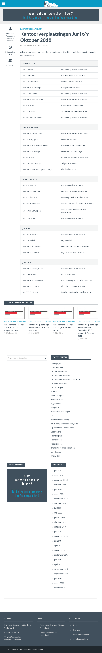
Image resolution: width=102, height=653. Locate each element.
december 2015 (61, 587)
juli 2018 (57, 541)
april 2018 (58, 545)
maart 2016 (59, 583)
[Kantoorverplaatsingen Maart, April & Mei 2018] (63, 312)
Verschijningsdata (80, 639)
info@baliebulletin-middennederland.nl (13, 638)
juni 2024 (58, 489)
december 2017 (61, 550)
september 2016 (61, 573)
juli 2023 (57, 508)
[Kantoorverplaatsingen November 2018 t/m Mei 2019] (39, 312)
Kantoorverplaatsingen (31, 29)
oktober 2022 (60, 522)
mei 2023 (58, 513)
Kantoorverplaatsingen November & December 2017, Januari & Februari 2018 (88, 330)
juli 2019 (57, 531)
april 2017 (58, 564)
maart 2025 (59, 475)
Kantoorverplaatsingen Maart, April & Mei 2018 (63, 327)
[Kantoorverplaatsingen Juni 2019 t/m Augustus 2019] (14, 312)
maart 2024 (59, 494)
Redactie (76, 625)
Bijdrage (76, 630)
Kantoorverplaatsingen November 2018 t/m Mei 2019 (39, 327)
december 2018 (61, 536)
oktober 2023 (60, 503)
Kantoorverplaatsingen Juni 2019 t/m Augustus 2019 (14, 327)
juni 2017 (58, 559)
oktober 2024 (60, 484)
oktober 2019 (60, 527)
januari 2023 (59, 517)
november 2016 (61, 569)
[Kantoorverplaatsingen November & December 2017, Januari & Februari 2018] (88, 312)
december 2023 (61, 498)
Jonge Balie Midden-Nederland (48, 633)
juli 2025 (57, 470)
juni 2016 (58, 578)
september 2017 (61, 555)
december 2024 (61, 480)
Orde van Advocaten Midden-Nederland (10, 37)
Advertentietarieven (81, 634)
